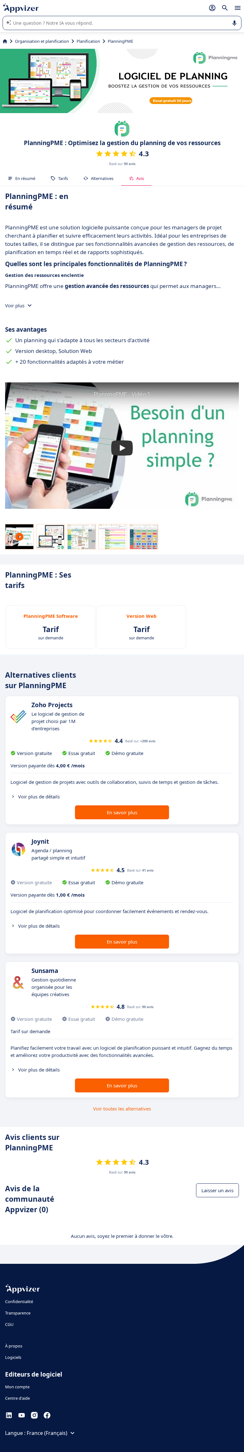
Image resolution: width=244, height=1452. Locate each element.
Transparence (17, 1313)
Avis (140, 178)
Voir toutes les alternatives (122, 1108)
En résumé (25, 178)
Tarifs (63, 178)
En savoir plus (122, 812)
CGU (9, 1324)
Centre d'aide (17, 1398)
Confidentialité (19, 1301)
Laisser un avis (217, 1190)
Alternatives (102, 178)
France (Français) (47, 1433)
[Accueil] (5, 41)
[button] (122, 448)
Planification (88, 41)
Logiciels (13, 1357)
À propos (13, 1346)
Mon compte (17, 1387)
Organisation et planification (42, 41)
